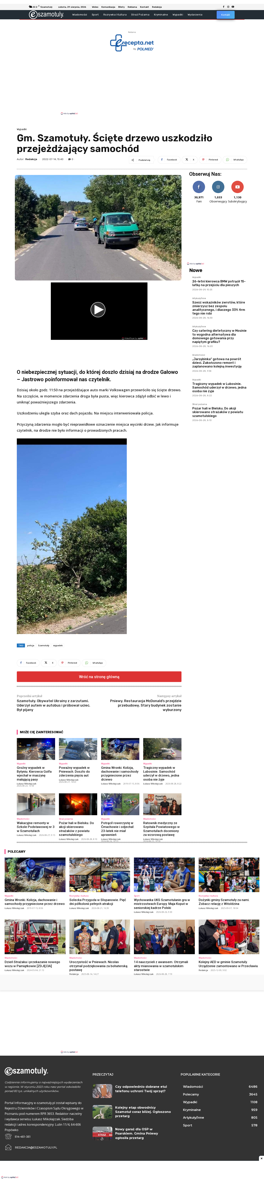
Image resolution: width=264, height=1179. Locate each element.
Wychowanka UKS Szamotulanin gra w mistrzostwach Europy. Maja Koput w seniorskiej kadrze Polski (162, 904)
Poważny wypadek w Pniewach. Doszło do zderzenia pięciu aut (74, 771)
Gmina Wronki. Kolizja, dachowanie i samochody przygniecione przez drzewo (119, 773)
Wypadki (22, 129)
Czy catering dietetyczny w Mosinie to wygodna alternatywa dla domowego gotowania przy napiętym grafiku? (219, 336)
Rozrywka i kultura (79, 896)
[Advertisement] (132, 83)
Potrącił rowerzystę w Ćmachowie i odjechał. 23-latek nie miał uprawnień (117, 829)
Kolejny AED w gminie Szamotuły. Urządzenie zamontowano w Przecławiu (228, 964)
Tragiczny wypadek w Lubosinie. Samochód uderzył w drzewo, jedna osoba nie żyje (161, 773)
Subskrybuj (237, 182)
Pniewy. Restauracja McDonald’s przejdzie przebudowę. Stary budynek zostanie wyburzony (145, 705)
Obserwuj (218, 182)
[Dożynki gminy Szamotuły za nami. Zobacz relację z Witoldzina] (229, 875)
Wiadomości (23, 819)
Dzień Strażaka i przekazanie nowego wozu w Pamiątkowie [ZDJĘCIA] (32, 964)
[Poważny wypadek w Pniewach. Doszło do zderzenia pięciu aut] (78, 749)
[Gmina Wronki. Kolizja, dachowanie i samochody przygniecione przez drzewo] (120, 749)
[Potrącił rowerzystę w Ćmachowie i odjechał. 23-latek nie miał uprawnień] (120, 804)
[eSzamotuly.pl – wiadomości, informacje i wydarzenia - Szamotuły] (46, 14)
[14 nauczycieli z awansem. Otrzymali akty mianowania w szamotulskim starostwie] (164, 937)
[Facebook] (223, 7)
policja (30, 645)
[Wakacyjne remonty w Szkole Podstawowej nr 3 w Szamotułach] (36, 804)
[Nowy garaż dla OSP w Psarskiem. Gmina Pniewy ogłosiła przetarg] (102, 1133)
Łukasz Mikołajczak (26, 783)
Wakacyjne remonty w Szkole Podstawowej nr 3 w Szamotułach (36, 827)
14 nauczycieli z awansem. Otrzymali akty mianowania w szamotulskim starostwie (161, 966)
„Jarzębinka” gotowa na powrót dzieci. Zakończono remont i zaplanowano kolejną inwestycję (217, 362)
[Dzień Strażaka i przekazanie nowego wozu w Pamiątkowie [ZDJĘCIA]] (35, 937)
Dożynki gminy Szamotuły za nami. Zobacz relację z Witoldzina (224, 902)
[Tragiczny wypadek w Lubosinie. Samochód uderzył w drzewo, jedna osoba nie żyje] (162, 749)
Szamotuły (43, 645)
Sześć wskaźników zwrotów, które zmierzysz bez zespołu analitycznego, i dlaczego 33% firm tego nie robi (218, 308)
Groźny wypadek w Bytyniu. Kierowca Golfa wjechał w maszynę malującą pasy (34, 773)
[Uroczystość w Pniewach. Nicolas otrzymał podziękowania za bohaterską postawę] (99, 937)
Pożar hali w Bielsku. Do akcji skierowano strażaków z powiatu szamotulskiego (76, 829)
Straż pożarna (66, 819)
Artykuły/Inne (199, 298)
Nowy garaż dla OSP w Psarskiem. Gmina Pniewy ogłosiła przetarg (136, 1133)
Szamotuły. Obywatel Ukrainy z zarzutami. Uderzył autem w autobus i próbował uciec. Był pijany (53, 705)
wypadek (58, 645)
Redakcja (31, 159)
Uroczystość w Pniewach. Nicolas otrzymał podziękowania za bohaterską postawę (98, 966)
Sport (137, 896)
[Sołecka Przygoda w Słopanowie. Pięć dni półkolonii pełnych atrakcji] (99, 875)
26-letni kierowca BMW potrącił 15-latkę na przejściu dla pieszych (219, 283)
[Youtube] (233, 7)
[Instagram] (228, 7)
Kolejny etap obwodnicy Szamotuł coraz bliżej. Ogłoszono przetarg (143, 1112)
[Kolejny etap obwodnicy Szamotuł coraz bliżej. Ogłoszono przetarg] (102, 1112)
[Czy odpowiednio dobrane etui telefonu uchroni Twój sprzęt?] (102, 1091)
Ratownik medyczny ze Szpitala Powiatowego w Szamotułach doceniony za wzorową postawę (161, 829)
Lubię (199, 182)
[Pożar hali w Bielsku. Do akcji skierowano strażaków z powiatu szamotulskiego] (78, 804)
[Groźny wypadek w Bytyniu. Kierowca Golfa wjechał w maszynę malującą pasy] (36, 749)
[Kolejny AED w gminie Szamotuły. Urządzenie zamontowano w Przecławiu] (229, 937)
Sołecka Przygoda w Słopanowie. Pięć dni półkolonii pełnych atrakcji (97, 902)
